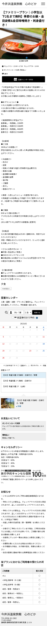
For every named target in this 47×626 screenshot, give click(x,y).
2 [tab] (20, 57)
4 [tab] (26, 57)
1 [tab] (17, 57)
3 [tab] (23, 57)
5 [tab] (29, 57)
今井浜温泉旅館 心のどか (19, 4)
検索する (37, 312)
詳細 (19, 406)
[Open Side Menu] (43, 4)
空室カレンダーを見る (25, 79)
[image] (23, 43)
